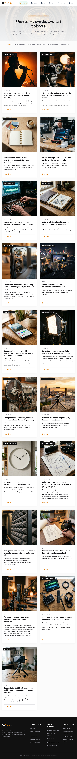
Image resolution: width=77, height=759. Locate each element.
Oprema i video (41, 44)
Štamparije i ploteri (52, 745)
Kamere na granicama (53, 730)
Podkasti (62, 3)
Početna (24, 3)
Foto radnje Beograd (53, 742)
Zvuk (43, 3)
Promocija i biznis (65, 44)
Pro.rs (7, 725)
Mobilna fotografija (19, 44)
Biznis (72, 3)
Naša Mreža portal (67, 736)
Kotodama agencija (68, 731)
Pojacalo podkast (67, 728)
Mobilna (34, 3)
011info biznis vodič (68, 734)
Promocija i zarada (35, 742)
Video (52, 3)
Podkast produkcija (52, 44)
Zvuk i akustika (30, 44)
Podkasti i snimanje (35, 739)
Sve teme (9, 44)
